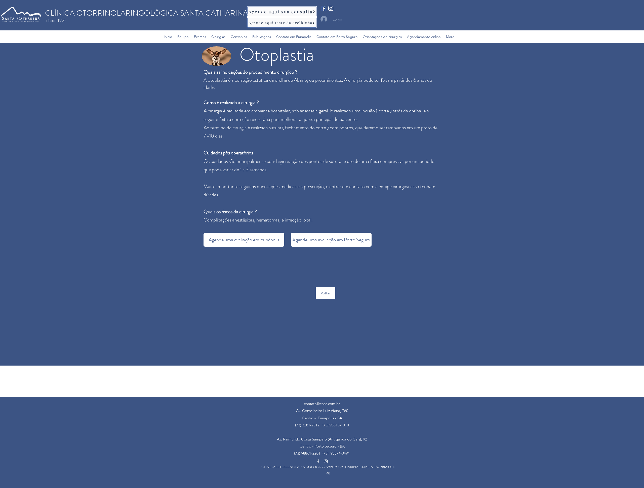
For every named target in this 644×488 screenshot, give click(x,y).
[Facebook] (323, 8)
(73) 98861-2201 (307, 453)
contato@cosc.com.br (322, 403)
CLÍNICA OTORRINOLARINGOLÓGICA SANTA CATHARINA (146, 13)
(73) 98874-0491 (335, 453)
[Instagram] (330, 8)
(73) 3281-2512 (307, 425)
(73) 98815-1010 (336, 425)
